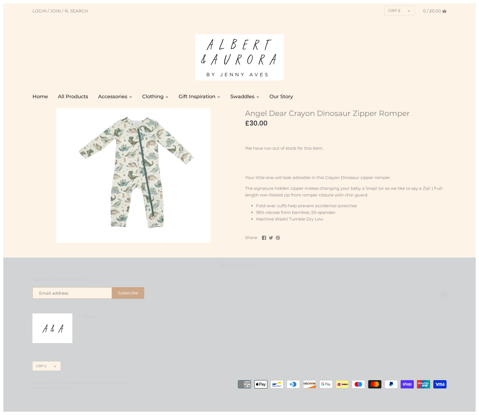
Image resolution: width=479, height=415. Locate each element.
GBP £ (394, 10)
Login (39, 11)
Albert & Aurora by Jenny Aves (97, 382)
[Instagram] (444, 294)
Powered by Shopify (51, 388)
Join (55, 11)
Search (90, 316)
